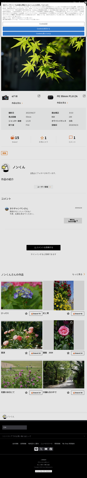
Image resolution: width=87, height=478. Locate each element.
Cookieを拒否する (43, 29)
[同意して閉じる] (85, 2)
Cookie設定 (43, 24)
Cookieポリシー (20, 18)
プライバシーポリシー (25, 19)
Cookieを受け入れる (43, 33)
